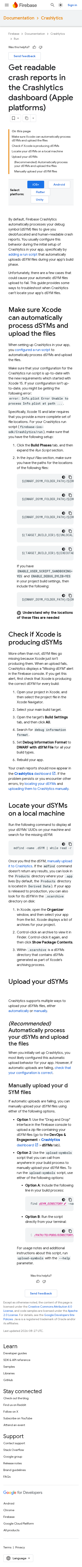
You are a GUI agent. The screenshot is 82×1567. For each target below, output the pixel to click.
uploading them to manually (38, 789)
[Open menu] (7, 5)
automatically (18, 1011)
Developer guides (15, 1353)
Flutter (40, 192)
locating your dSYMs (40, 784)
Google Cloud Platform (18, 1523)
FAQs (7, 1477)
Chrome (8, 1510)
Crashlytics (52, 18)
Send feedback (25, 56)
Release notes (12, 1463)
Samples (9, 1366)
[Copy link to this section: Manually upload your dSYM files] (35, 1092)
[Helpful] (34, 47)
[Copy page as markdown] (26, 118)
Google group (12, 1456)
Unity (40, 199)
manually (40, 1011)
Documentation (18, 18)
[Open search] (52, 5)
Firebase (13, 34)
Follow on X (10, 1411)
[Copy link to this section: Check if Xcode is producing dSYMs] (66, 642)
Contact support (14, 1443)
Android (59, 184)
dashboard (32, 774)
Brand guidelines (14, 1470)
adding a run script (22, 254)
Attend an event (14, 1425)
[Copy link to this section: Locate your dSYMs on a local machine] (69, 813)
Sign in (72, 5)
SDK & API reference (16, 1360)
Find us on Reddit (14, 1405)
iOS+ (35, 184)
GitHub (8, 1380)
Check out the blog (16, 1398)
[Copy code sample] (70, 477)
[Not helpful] (40, 47)
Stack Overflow (13, 1450)
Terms (7, 1547)
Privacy (20, 1547)
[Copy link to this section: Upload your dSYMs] (12, 990)
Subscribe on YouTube (17, 1418)
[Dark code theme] (63, 477)
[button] (45, 615)
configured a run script (32, 350)
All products (11, 1530)
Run (16, 39)
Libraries (9, 1373)
